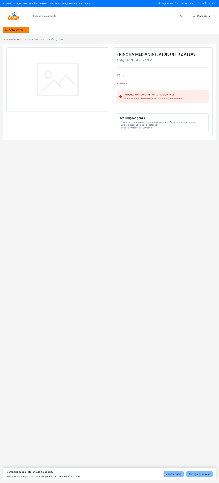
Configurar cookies (199, 474)
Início (5, 39)
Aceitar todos (173, 474)
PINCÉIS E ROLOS (17, 39)
